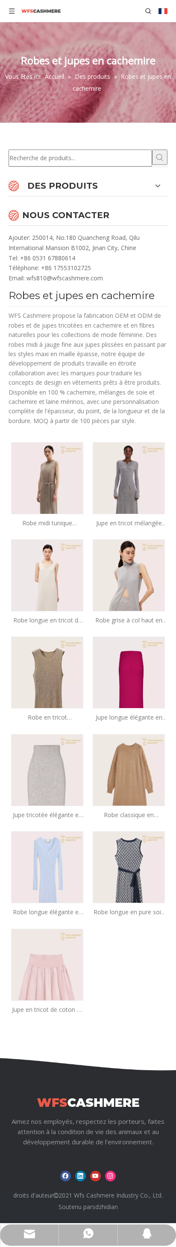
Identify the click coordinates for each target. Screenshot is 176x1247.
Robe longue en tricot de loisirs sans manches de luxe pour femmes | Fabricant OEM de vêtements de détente (47, 620)
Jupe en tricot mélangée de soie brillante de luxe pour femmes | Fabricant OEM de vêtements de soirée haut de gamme (129, 523)
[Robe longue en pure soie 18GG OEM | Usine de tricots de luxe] (128, 884)
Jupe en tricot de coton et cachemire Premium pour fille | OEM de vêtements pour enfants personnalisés (47, 1009)
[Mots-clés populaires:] (159, 157)
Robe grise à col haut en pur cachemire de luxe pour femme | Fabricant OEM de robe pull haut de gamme (129, 620)
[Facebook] (65, 1176)
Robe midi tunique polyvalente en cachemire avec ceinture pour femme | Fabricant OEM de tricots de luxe (47, 523)
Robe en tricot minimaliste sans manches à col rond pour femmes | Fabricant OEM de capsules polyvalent (47, 717)
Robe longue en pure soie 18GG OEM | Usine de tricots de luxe (129, 912)
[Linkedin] (80, 1176)
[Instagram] (110, 1176)
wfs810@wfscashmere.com (64, 278)
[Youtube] (95, 1176)
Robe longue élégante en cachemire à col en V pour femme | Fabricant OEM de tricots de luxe (47, 912)
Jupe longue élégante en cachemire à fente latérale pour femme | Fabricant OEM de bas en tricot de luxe (129, 717)
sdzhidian (105, 1207)
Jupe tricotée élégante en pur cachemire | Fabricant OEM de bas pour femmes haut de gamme (47, 815)
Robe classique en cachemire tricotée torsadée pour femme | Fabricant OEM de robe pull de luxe (129, 815)
